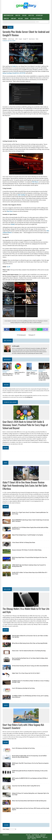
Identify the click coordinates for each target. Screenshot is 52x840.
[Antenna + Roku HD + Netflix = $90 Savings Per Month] (29, 369)
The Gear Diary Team (35, 834)
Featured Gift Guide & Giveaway (10, 402)
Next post (31, 335)
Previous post (22, 335)
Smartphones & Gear (8, 15)
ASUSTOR (22, 73)
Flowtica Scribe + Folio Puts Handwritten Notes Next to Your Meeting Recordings (29, 650)
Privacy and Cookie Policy (40, 836)
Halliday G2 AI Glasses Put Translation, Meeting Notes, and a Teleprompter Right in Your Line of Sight (30, 793)
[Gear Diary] (26, 5)
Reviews (5, 462)
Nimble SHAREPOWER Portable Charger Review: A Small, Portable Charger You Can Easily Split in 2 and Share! (30, 520)
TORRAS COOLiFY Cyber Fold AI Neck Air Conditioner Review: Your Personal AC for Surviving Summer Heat (29, 565)
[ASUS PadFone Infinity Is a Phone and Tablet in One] (7, 369)
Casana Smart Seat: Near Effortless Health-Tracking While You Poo (26, 786)
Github (12, 224)
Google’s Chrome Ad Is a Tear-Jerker (20, 373)
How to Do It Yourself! (32, 370)
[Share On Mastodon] (45, 329)
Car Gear (24, 15)
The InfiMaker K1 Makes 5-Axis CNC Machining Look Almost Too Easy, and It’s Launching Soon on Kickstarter (30, 696)
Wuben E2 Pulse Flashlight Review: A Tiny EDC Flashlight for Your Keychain (27, 535)
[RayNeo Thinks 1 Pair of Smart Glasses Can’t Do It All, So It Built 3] (7, 676)
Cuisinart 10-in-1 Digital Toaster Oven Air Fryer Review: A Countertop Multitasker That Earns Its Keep (30, 513)
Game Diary (13, 18)
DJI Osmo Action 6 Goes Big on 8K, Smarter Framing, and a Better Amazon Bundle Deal (30, 666)
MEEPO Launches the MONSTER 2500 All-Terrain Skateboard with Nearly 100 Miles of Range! (30, 778)
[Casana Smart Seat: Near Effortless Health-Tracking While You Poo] (7, 788)
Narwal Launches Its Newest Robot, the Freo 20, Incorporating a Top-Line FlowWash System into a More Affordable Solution (29, 756)
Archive (28, 838)
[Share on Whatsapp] (40, 329)
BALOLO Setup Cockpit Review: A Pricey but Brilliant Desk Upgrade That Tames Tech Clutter (29, 558)
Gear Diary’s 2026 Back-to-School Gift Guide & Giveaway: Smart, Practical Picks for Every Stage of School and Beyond (25, 425)
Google (20, 39)
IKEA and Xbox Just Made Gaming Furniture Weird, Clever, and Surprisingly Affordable (29, 643)
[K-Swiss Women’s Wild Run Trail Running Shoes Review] (7, 545)
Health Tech (31, 15)
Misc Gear (20, 18)
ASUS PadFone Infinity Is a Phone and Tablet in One (8, 374)
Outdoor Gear (39, 15)
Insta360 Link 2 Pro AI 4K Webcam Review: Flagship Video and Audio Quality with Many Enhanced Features (30, 528)
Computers (6, 18)
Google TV (25, 39)
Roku (37, 39)
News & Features (7, 589)
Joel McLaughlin (11, 40)
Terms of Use (44, 837)
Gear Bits (17, 370)
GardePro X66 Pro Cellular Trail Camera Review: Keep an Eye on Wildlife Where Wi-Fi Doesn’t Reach (29, 573)
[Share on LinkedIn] (17, 329)
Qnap (4, 73)
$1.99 (8, 266)
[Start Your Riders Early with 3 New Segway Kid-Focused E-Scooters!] (26, 722)
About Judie (28, 834)
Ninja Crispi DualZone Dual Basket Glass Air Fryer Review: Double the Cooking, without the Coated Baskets (30, 658)
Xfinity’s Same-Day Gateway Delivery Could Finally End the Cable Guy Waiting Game (29, 801)
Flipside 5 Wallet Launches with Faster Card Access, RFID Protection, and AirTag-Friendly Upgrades (30, 808)
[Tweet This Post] (12, 329)
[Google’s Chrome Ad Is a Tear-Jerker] (18, 369)
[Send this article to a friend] (28, 329)
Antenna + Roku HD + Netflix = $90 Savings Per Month (32, 374)
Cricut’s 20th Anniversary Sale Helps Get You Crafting (23, 688)
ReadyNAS (15, 73)
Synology (9, 73)
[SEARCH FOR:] (42, 22)
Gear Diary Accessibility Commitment (34, 837)
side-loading (21, 195)
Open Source (32, 39)
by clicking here (28, 397)
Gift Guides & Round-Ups (36, 18)
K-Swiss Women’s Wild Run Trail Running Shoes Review (23, 542)
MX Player (35, 182)
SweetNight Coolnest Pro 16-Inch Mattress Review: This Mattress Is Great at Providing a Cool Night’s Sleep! (30, 681)
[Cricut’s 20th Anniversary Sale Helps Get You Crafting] (7, 691)
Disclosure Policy (30, 836)
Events (4, 370)
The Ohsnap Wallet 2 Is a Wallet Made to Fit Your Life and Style (26, 610)
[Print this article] (34, 329)
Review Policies (43, 834)
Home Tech (17, 15)
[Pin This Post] (23, 329)
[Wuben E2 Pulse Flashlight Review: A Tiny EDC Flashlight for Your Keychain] (7, 538)
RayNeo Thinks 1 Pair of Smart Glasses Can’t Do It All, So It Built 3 (26, 673)
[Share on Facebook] (6, 329)
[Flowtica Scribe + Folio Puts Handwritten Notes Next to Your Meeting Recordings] (7, 653)
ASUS (16, 39)
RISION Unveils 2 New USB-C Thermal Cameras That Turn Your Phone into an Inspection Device (30, 763)
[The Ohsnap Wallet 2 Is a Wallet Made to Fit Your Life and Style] (26, 606)
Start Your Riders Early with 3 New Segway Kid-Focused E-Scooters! (23, 726)
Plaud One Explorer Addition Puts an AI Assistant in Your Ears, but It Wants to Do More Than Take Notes (30, 636)
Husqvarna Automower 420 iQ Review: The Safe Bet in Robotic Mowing (26, 550)
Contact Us (34, 838)
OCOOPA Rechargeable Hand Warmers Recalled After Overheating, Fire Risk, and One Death (29, 771)
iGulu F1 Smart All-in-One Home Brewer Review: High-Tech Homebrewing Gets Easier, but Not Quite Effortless (25, 485)
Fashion (26, 18)
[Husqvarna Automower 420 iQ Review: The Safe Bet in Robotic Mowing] (7, 553)
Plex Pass (9, 211)
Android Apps (11, 39)
